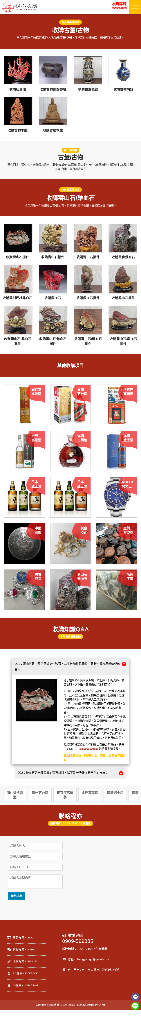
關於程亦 (23, 937)
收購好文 (24, 961)
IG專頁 (25, 985)
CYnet (101, 1004)
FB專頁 (25, 973)
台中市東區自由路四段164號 (100, 969)
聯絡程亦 (25, 949)
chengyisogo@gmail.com (92, 959)
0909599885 (119, 6)
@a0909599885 (88, 748)
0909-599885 (77, 941)
